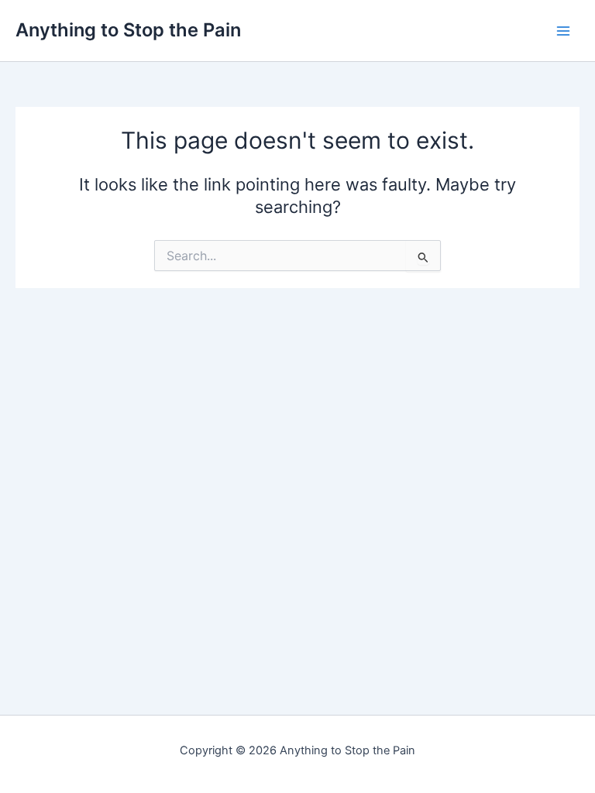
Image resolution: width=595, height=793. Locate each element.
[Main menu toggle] (563, 31)
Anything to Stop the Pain (128, 30)
